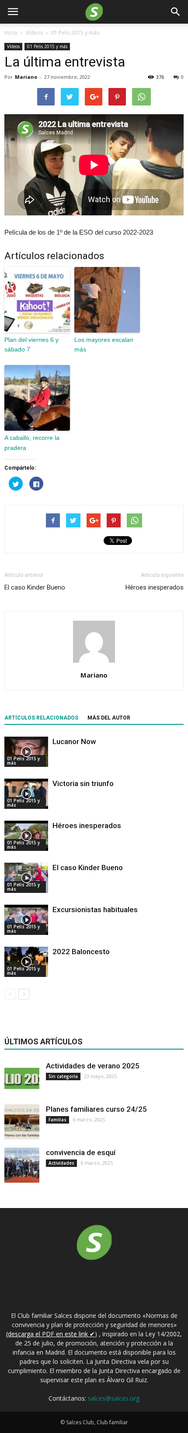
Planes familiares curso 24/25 (96, 1109)
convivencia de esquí (80, 1152)
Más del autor (108, 718)
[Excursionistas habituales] (26, 920)
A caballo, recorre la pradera (31, 442)
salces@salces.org (113, 1398)
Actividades (61, 1163)
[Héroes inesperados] (26, 836)
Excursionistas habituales (95, 909)
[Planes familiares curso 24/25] (21, 1121)
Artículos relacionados (41, 718)
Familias (57, 1120)
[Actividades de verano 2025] (21, 1078)
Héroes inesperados (154, 587)
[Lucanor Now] (26, 752)
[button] (176, 12)
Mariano (26, 77)
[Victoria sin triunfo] (26, 794)
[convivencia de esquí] (21, 1165)
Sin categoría (63, 1076)
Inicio (10, 32)
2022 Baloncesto (81, 951)
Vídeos (13, 46)
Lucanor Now (74, 741)
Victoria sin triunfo (83, 783)
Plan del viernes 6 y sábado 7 (31, 344)
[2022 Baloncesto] (26, 962)
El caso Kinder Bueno (34, 587)
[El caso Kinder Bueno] (26, 878)
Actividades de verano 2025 (92, 1065)
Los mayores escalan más (103, 344)
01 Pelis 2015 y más (47, 46)
